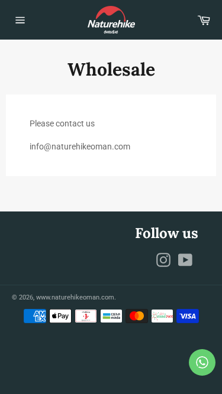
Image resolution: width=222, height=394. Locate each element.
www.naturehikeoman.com (75, 297)
